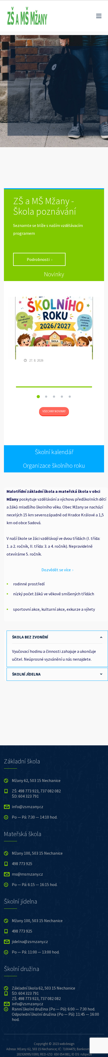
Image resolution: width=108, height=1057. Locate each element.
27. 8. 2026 (36, 360)
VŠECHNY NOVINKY (54, 411)
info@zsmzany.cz (27, 806)
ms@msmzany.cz (27, 874)
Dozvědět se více (56, 569)
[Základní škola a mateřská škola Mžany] (26, 15)
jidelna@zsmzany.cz (30, 941)
